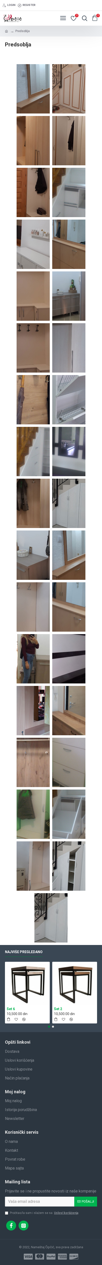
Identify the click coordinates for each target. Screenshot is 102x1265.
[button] (49, 1027)
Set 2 (58, 1009)
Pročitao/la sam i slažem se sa (44, 1213)
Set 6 (11, 1009)
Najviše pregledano (24, 952)
